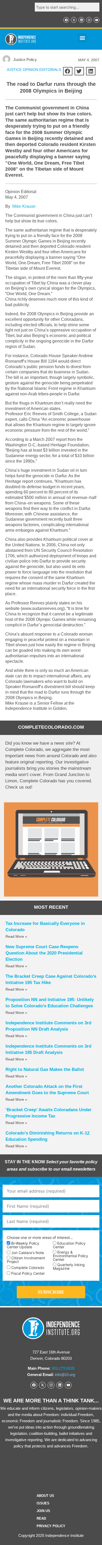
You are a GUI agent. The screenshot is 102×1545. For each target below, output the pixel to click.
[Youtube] (96, 20)
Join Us (43, 1511)
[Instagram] (89, 20)
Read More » (16, 936)
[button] (82, 38)
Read (41, 1518)
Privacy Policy (51, 1526)
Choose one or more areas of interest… (40, 1237)
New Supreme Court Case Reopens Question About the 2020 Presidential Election (44, 953)
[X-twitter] (74, 20)
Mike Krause (24, 206)
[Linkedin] (81, 20)
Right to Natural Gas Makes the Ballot (44, 1069)
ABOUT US (45, 1496)
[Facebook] (66, 20)
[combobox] (67, 7)
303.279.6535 (63, 1368)
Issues (43, 1503)
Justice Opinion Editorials (34, 70)
